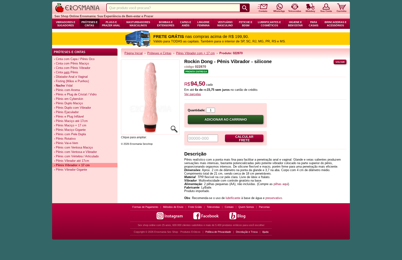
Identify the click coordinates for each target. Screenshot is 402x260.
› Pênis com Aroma (67, 90)
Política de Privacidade (218, 231)
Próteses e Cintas (89, 24)
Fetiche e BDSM (245, 24)
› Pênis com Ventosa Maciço (73, 147)
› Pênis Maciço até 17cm (71, 121)
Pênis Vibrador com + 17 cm (195, 53)
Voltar (340, 62)
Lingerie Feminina (203, 24)
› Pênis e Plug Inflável (69, 116)
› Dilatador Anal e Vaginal (71, 76)
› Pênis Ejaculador (66, 112)
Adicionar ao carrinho (225, 119)
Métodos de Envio (173, 207)
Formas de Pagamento (145, 207)
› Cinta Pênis (66, 72)
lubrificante (233, 198)
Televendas (213, 207)
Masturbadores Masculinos (138, 24)
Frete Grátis (195, 207)
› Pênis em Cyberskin (68, 99)
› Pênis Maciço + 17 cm (70, 125)
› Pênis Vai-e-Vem (66, 143)
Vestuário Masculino (225, 24)
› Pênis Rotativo (65, 138)
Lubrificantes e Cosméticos (269, 24)
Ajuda (265, 231)
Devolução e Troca (247, 231)
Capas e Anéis (185, 24)
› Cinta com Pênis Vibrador (72, 68)
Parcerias (264, 207)
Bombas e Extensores (165, 24)
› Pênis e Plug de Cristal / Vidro (75, 94)
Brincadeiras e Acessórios (335, 24)
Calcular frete (244, 138)
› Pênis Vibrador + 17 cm (72, 165)
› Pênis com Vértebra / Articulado (76, 156)
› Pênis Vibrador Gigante (70, 169)
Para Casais (313, 24)
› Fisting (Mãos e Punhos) (71, 81)
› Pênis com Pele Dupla (70, 134)
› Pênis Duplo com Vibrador (72, 107)
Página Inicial (133, 53)
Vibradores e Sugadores (65, 24)
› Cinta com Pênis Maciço (71, 63)
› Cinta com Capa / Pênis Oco (74, 59)
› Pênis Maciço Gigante (70, 130)
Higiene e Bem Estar (295, 24)
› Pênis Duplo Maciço (68, 103)
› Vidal (63, 85)
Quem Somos (246, 207)
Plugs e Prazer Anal (111, 24)
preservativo (273, 198)
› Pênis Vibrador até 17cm (71, 160)
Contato (229, 207)
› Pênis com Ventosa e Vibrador (75, 152)
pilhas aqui (281, 184)
